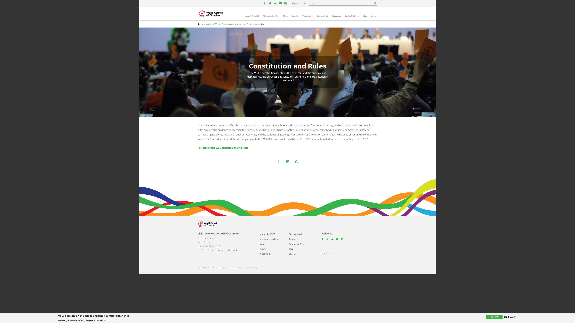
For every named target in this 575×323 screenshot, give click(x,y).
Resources (336, 16)
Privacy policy (252, 268)
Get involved (322, 16)
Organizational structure (232, 24)
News (285, 16)
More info (111, 320)
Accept (494, 317)
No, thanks (510, 317)
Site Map (222, 268)
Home (199, 24)
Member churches (271, 16)
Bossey (374, 16)
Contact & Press (352, 16)
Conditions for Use (236, 268)
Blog (365, 16)
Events (295, 16)
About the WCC (252, 16)
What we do (307, 16)
